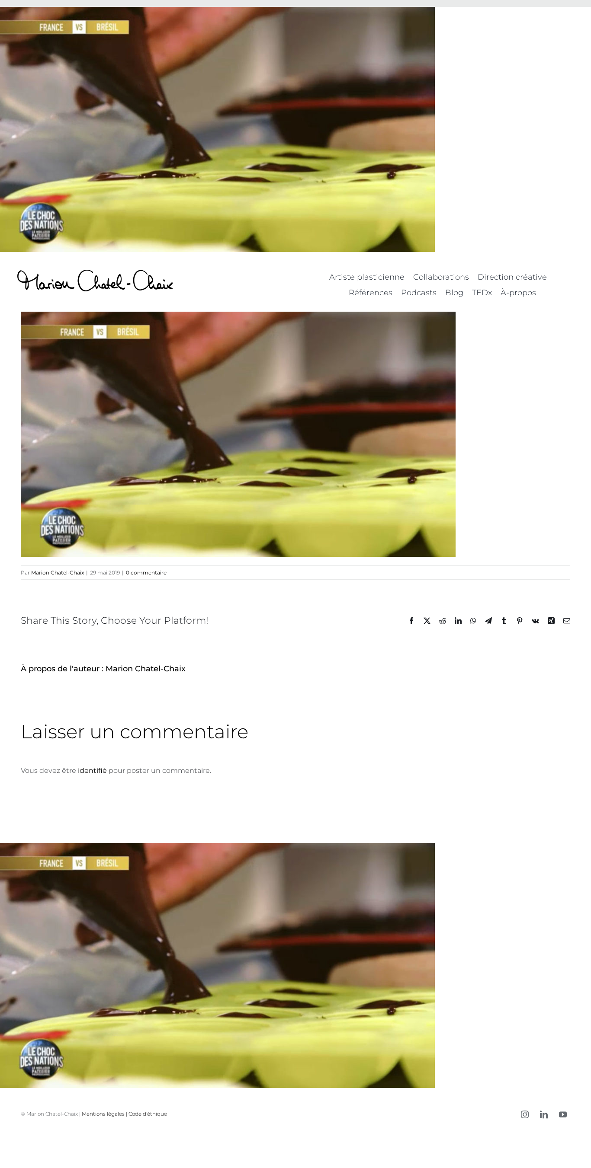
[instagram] (524, 1114)
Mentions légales (103, 1114)
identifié (92, 770)
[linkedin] (543, 1114)
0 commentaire (146, 572)
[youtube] (563, 1114)
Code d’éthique (147, 1114)
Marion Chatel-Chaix (57, 572)
